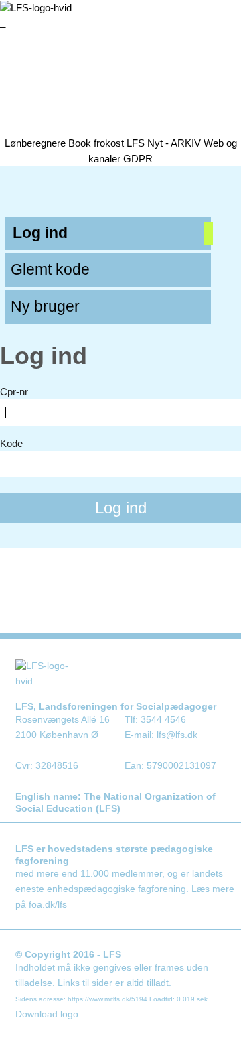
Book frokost (96, 143)
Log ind (40, 233)
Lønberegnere (35, 143)
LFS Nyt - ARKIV (164, 143)
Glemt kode (50, 269)
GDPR (138, 158)
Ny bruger (45, 306)
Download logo (46, 1014)
